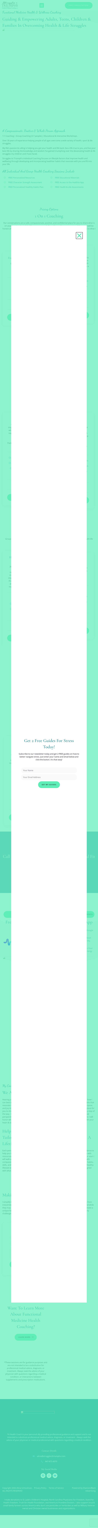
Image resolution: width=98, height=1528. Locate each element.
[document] (49, 764)
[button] (79, 235)
